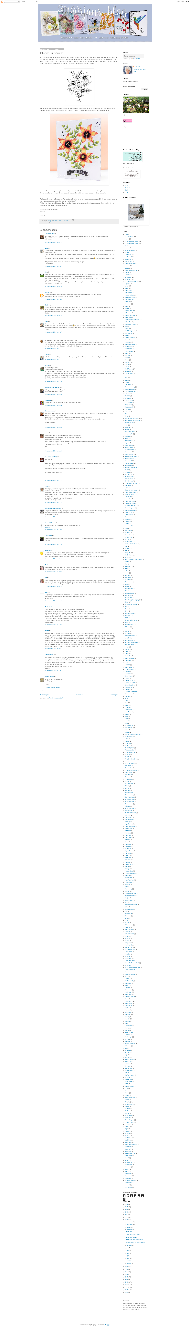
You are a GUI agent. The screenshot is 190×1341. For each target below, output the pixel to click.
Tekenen (127, 1057)
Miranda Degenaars (131, 770)
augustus (129, 1245)
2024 (126, 1209)
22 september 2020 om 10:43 (53, 601)
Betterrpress (128, 317)
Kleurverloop (128, 694)
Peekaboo (128, 833)
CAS (126, 376)
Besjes (127, 308)
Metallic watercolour (131, 759)
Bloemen (47, 222)
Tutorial (127, 1095)
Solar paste (128, 994)
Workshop (128, 1173)
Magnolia (127, 745)
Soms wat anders (130, 996)
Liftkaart (127, 732)
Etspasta (127, 519)
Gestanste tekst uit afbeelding (133, 559)
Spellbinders (128, 1001)
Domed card (128, 465)
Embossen (128, 497)
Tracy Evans (128, 1079)
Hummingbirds (129, 624)
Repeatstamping (130, 896)
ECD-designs (129, 481)
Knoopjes (127, 696)
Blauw (126, 340)
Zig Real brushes (130, 1180)
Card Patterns (129, 369)
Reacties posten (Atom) (56, 698)
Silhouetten (128, 965)
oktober (129, 1227)
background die (129, 295)
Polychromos (128, 864)
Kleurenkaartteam (130, 685)
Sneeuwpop (128, 990)
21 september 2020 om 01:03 (53, 586)
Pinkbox (127, 855)
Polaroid (127, 862)
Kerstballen (128, 656)
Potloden (127, 875)
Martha (47, 365)
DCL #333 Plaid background (134, 1239)
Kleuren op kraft (129, 680)
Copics (52, 222)
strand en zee (129, 1032)
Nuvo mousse (129, 804)
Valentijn (127, 1108)
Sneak (127, 985)
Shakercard (128, 952)
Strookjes (127, 1035)
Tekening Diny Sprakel (133, 1234)
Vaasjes (127, 1099)
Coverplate (128, 398)
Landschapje (128, 709)
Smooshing (128, 983)
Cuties (127, 416)
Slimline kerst (129, 981)
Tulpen (127, 1093)
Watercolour (128, 1147)
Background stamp (130, 297)
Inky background (130, 635)
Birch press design (130, 324)
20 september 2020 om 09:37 (53, 332)
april (128, 1256)
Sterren (127, 1028)
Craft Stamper (129, 402)
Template (127, 1064)
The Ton (127, 1073)
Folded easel (128, 541)
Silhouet (127, 956)
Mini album (128, 766)
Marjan (138, 66)
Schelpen (127, 931)
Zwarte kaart (128, 1187)
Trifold (126, 1084)
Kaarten (127, 649)
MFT (126, 761)
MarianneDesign (130, 752)
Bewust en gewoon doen (132, 319)
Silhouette (128, 958)
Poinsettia (128, 860)
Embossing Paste (130, 503)
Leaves (127, 716)
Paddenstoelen (129, 819)
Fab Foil (127, 523)
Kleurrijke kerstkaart (131, 692)
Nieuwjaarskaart (129, 797)
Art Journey (128, 279)
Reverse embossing (131, 904)
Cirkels (127, 382)
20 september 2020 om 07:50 (53, 266)
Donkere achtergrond (131, 467)
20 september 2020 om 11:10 (53, 381)
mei (128, 1253)
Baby (126, 288)
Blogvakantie (128, 349)
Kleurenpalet (128, 687)
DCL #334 (129, 1232)
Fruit (126, 546)
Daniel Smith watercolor (132, 418)
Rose (126, 920)
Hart (126, 591)
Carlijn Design (129, 373)
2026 (126, 1204)
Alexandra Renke (130, 263)
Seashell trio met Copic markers (135, 1242)
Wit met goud (128, 1162)
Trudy (46, 592)
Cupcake (127, 409)
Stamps (127, 1008)
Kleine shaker (129, 676)
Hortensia (128, 615)
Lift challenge (129, 725)
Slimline (127, 978)
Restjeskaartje (129, 900)
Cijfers (127, 380)
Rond (126, 911)
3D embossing (129, 237)
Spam (126, 999)
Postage (127, 869)
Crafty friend (128, 405)
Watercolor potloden (131, 1144)
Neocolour (128, 790)
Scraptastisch (49, 654)
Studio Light (128, 1037)
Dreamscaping (129, 479)
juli (128, 1248)
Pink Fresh (128, 853)
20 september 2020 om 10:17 (53, 348)
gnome (127, 573)
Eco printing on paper (131, 483)
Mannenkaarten (129, 750)
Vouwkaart (128, 1135)
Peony (127, 842)
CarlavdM (48, 400)
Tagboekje (128, 1050)
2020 (126, 1220)
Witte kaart (128, 1167)
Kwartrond (128, 707)
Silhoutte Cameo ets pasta (132, 967)
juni (128, 1250)
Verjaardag (128, 1117)
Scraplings (128, 943)
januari (129, 1263)
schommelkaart (129, 934)
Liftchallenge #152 (131, 1237)
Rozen (127, 922)
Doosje (127, 470)
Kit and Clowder (129, 669)
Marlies (47, 305)
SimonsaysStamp (130, 974)
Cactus (127, 360)
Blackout (127, 335)
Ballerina (127, 302)
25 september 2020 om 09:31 (53, 648)
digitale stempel (129, 449)
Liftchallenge (128, 727)
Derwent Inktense (130, 432)
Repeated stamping (130, 893)
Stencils (127, 1019)
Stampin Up (128, 1005)
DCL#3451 (128, 427)
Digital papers (129, 445)
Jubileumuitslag (129, 644)
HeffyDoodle (128, 597)
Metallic (127, 757)
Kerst (126, 653)
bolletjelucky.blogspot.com (53, 508)
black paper (128, 333)
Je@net (47, 292)
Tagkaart (127, 1052)
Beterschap (128, 313)
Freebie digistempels (131, 544)
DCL (126, 425)
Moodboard (128, 779)
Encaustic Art (128, 512)
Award (127, 286)
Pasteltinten (128, 828)
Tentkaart (127, 1066)
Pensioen (127, 840)
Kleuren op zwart (130, 683)
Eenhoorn (128, 485)
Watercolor (128, 1142)
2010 (126, 1290)
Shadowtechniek (130, 949)
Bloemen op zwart (130, 344)
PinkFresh (128, 857)
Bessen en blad (129, 311)
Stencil (127, 1017)
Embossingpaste (130, 508)
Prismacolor (128, 882)
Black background (130, 331)
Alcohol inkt (128, 257)
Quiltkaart (127, 884)
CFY (126, 378)
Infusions (127, 633)
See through (128, 945)
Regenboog (128, 889)
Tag (126, 1048)
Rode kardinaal (129, 909)
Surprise (127, 1041)
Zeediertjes (128, 1178)
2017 (126, 1272)
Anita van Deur (49, 233)
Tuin (126, 1091)
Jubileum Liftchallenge (131, 642)
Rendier (127, 891)
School (127, 936)
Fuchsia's (127, 548)
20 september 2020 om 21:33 (53, 572)
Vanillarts (127, 1111)
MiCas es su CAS (130, 763)
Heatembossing (129, 593)
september (130, 1230)
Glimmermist (128, 566)
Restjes (127, 898)
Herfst (126, 602)
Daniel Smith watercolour (132, 420)
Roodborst (128, 916)
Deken (127, 429)
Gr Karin (47, 527)
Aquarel (127, 272)
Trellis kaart (128, 1082)
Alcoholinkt (128, 259)
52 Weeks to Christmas (131, 243)
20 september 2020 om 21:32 (53, 559)
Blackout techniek (130, 337)
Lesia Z (127, 721)
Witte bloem (128, 1164)
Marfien (47, 565)
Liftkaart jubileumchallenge (133, 734)
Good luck (128, 577)
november (130, 1224)
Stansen (127, 1010)
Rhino (126, 907)
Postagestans (129, 871)
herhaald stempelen (131, 604)
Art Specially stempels (131, 281)
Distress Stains (129, 458)
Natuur (127, 786)
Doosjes (127, 472)
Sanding (127, 927)
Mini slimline (128, 768)
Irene (46, 321)
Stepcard (127, 1021)
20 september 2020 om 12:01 (53, 480)
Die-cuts (127, 436)
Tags (126, 1055)
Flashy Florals (129, 535)
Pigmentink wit (129, 851)
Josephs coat (129, 640)
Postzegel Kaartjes (130, 873)
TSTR (126, 1088)
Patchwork (128, 830)
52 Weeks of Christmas (131, 241)
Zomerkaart (128, 1182)
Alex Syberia (128, 261)
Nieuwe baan (129, 795)
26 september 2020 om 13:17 (53, 671)
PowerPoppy (128, 878)
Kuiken (127, 705)
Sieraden (127, 954)
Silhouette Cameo (130, 961)
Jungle (127, 647)
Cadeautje (128, 362)
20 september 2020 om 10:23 (53, 359)
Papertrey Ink (129, 824)
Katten (127, 651)
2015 (126, 1277)
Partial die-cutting (130, 826)
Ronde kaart (128, 913)
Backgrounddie (129, 299)
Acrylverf (127, 252)
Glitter (126, 568)
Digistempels (128, 440)
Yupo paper (128, 1176)
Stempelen (128, 1012)
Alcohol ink (128, 254)
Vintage (127, 1126)
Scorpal (127, 940)
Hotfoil (127, 618)
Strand (127, 1030)
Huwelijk (127, 627)
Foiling (127, 539)
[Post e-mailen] (72, 220)
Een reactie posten (48, 691)
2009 (126, 1292)
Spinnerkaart (128, 1003)
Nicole (127, 190)
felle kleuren (128, 530)
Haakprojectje (129, 582)
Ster (126, 1023)
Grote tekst (128, 579)
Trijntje (47, 631)
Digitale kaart (129, 447)
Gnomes (127, 575)
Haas (126, 584)
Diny (46, 433)
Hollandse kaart (129, 613)
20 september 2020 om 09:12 (53, 299)
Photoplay (128, 844)
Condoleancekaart (130, 391)
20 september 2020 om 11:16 (53, 394)
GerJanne (48, 550)
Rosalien (127, 188)
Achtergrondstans (130, 250)
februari (129, 1261)
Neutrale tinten (129, 792)
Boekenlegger (129, 351)
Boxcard (127, 355)
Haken (127, 586)
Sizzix (126, 976)
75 (125, 245)
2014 (126, 1279)
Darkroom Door (129, 423)
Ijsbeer (127, 631)
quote (126, 887)
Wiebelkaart (128, 1156)
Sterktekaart (128, 1025)
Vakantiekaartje (129, 1104)
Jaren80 (127, 638)
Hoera (126, 611)
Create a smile (129, 407)
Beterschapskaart (130, 315)
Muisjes (127, 781)
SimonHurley (128, 972)
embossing (128, 499)
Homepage (79, 695)
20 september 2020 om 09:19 (53, 315)
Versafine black (129, 1122)
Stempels (127, 1014)
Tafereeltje (128, 1046)
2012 (126, 1284)
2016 (126, 1274)
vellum (127, 1113)
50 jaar (127, 239)
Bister (126, 326)
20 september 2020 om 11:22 (53, 405)
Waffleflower (128, 1138)
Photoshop (128, 846)
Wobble (127, 1169)
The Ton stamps (129, 1075)
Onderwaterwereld (130, 813)
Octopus (127, 806)
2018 (126, 1269)
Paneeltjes (128, 822)
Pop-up (127, 866)
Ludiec (127, 741)
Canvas (127, 366)
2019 (126, 1266)
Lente (126, 718)
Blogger (107, 1325)
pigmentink (128, 848)
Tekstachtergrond (130, 1059)
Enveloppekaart (129, 517)
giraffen (127, 561)
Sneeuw (127, 987)
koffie (126, 698)
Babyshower (128, 293)
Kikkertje (127, 665)
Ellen (46, 486)
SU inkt (127, 1039)
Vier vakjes (128, 1124)
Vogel (126, 1129)
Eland (126, 488)
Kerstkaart (128, 660)
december (130, 1222)
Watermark (128, 1149)
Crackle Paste (129, 400)
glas (126, 564)
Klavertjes (128, 674)
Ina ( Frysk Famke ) (51, 457)
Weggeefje (128, 1151)
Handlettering (129, 588)
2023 (126, 1212)
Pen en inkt (128, 835)
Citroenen (128, 385)
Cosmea (127, 396)
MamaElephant (129, 748)
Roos (126, 918)
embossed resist (129, 494)
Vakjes (127, 1106)
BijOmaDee (128, 322)
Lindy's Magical (129, 736)
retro (126, 902)
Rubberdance (129, 925)
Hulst (126, 622)
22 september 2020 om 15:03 (53, 625)
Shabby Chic (128, 947)
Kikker (126, 662)
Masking (127, 754)
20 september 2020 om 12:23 (53, 502)
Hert (126, 606)
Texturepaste (128, 1068)
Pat (46, 577)
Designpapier (129, 434)
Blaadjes (127, 328)
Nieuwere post (44, 695)
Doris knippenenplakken (52, 387)
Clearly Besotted (130, 389)
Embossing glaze (130, 501)
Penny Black (128, 837)
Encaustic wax (129, 514)
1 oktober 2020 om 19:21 (52, 687)
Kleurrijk (127, 689)
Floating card (128, 537)
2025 (126, 1207)
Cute (126, 414)
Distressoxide (129, 463)
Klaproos (127, 671)
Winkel (127, 1158)
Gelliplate (127, 553)
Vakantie (127, 1102)
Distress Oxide (129, 454)
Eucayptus (128, 521)
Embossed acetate (130, 492)
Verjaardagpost (129, 1120)
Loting (126, 739)
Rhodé (47, 354)
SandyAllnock (129, 929)
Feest (126, 528)
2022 (126, 1214)
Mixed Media (128, 772)
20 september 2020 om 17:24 (53, 544)
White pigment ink (130, 1153)
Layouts (127, 714)
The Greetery (128, 1070)
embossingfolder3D (130, 506)
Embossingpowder (130, 510)
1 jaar (126, 234)
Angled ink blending (131, 270)
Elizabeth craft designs (131, 490)
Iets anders (128, 629)
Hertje (126, 609)
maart (128, 1258)
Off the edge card (130, 808)
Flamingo (127, 532)
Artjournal (128, 284)
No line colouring (130, 801)
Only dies (127, 815)
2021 (126, 1217)
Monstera (127, 777)
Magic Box (128, 743)
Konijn (127, 701)
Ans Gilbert (48, 535)
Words (127, 1171)
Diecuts (127, 438)
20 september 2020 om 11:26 (53, 427)
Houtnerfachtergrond (131, 620)
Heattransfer (128, 595)
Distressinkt (128, 461)
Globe (126, 571)
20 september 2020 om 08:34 (53, 286)
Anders (127, 268)
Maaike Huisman (50, 607)
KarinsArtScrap (50, 523)
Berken (127, 306)
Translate (138, 59)
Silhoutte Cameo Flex (131, 969)
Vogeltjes (127, 1131)
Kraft (126, 703)
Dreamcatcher (129, 476)
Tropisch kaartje (129, 1086)
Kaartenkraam (49, 411)
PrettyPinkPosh (129, 880)
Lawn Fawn (128, 712)
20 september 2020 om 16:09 (53, 530)
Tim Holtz (127, 1077)
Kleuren (127, 678)
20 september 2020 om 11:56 (53, 451)
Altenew (127, 266)
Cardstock (128, 371)
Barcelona (128, 304)
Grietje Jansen (49, 676)
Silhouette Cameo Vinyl (132, 963)
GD (126, 550)
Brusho (127, 358)
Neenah (127, 788)
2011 (126, 1287)
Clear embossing (130, 387)
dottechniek (128, 474)
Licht (126, 723)
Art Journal (128, 277)
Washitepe (128, 1140)
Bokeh (127, 353)
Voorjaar (127, 1133)
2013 (126, 1282)
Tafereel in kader (130, 1043)
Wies (46, 248)
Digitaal (127, 443)
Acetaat (127, 248)
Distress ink (128, 452)
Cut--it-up (127, 411)
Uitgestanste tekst (130, 1097)
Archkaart (127, 275)
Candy (127, 364)
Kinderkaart (128, 667)
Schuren (127, 938)
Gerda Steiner (129, 555)
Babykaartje (128, 290)
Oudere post (114, 695)
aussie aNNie (49, 338)
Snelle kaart (128, 992)
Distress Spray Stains (131, 456)
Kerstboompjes (129, 658)
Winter (127, 1160)
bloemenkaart (129, 346)
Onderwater (128, 810)
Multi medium (129, 783)
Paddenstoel (128, 817)
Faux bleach (128, 526)
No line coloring (129, 799)
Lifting (126, 730)
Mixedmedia (128, 774)
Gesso (127, 557)
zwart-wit (127, 1185)
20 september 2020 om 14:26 (53, 517)
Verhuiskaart (128, 1115)
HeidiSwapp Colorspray (132, 600)
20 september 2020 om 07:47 (53, 242)
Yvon (126, 192)
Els (46, 272)
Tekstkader (128, 1061)
